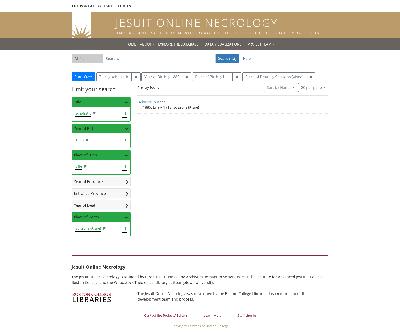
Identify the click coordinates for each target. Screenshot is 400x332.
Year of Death (86, 205)
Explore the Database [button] (178, 44)
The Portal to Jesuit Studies (101, 6)
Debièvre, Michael (152, 101)
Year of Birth (85, 128)
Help (247, 58)
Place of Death (86, 217)
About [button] (146, 44)
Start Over (83, 76)
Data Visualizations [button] (223, 44)
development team (154, 299)
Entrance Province (90, 193)
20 (311, 87)
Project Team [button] (260, 44)
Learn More (213, 315)
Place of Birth (85, 155)
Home (131, 44)
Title (77, 102)
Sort (279, 87)
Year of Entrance (88, 181)
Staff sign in (247, 315)
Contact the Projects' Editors (166, 315)
